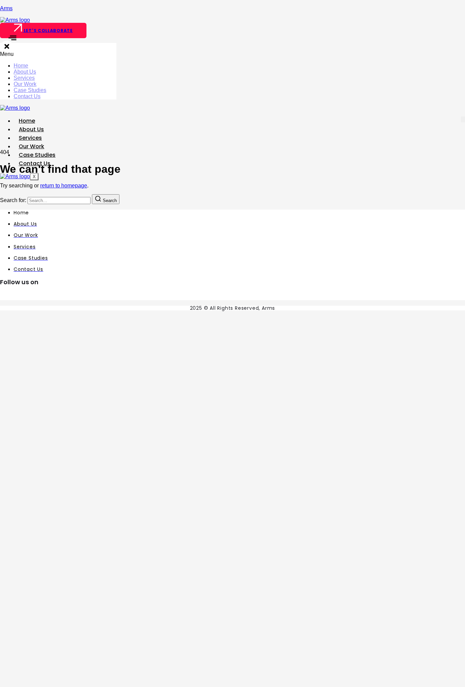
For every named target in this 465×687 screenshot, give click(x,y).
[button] (58, 54)
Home (21, 65)
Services (24, 78)
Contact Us (27, 96)
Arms (6, 8)
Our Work (25, 84)
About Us (25, 72)
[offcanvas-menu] (8, 40)
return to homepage (63, 185)
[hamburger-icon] (463, 119)
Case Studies (30, 90)
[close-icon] (7, 48)
